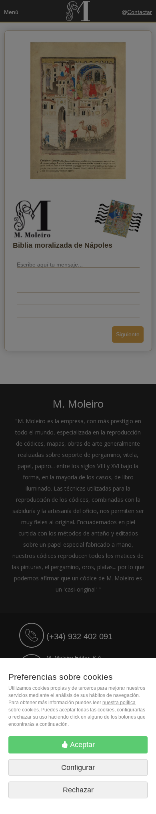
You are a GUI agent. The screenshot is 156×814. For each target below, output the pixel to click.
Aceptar (81, 745)
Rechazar (78, 790)
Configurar (78, 768)
